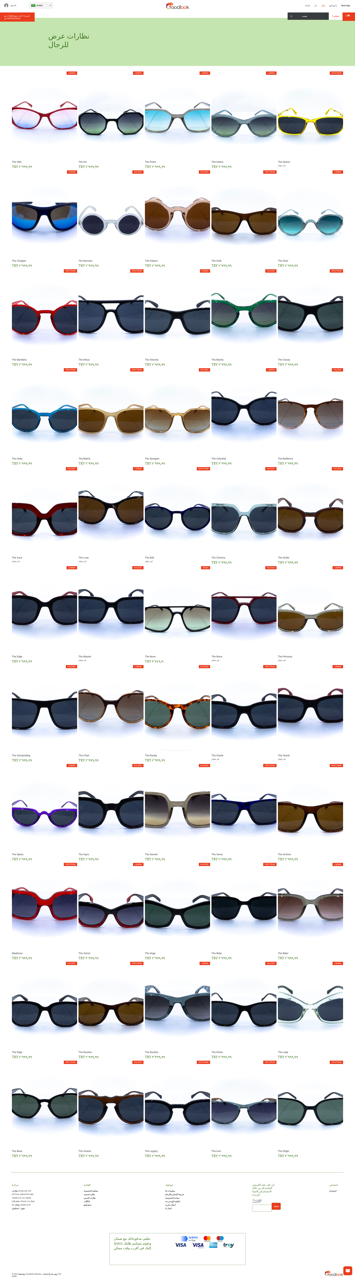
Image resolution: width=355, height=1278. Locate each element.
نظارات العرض (90, 1198)
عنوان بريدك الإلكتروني (257, 1201)
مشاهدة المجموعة (91, 1191)
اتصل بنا (168, 1208)
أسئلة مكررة (170, 1205)
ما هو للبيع (88, 1205)
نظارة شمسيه (89, 1194)
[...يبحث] (291, 16)
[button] (347, 15)
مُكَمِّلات (87, 1201)
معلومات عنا (170, 1191)
